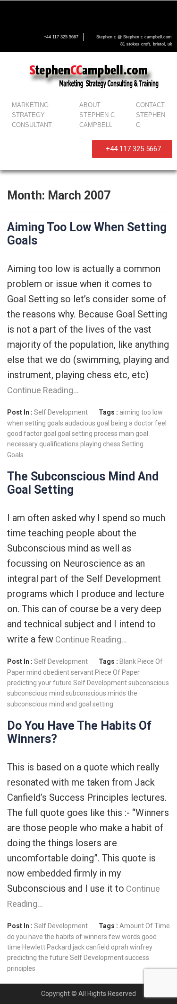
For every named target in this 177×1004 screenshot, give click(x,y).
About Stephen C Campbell (97, 114)
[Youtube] (51, 12)
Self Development (61, 412)
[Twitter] (32, 12)
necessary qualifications (43, 444)
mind (34, 672)
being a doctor (132, 423)
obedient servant (68, 672)
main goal (133, 433)
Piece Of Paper (117, 672)
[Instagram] (71, 12)
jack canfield (91, 947)
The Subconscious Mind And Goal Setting (83, 483)
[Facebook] (12, 12)
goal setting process (88, 433)
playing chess (100, 444)
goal (49, 433)
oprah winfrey (131, 947)
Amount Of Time (144, 926)
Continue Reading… (43, 390)
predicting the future (37, 957)
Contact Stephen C (150, 114)
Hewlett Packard (46, 947)
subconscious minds (96, 693)
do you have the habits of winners (57, 937)
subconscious (148, 683)
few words (124, 937)
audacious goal (87, 423)
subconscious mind (35, 693)
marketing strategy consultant (32, 114)
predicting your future (39, 683)
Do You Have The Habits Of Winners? (79, 732)
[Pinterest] (91, 12)
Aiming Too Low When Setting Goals (87, 233)
